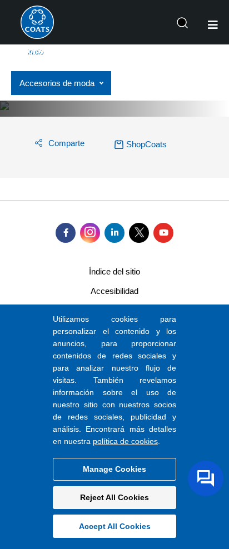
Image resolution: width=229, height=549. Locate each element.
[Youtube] (163, 233)
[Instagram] (90, 233)
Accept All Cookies (115, 526)
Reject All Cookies (114, 497)
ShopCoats (146, 144)
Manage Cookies (114, 469)
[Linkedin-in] (114, 233)
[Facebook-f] (66, 233)
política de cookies (125, 441)
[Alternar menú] (213, 25)
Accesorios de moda (56, 83)
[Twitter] (139, 233)
